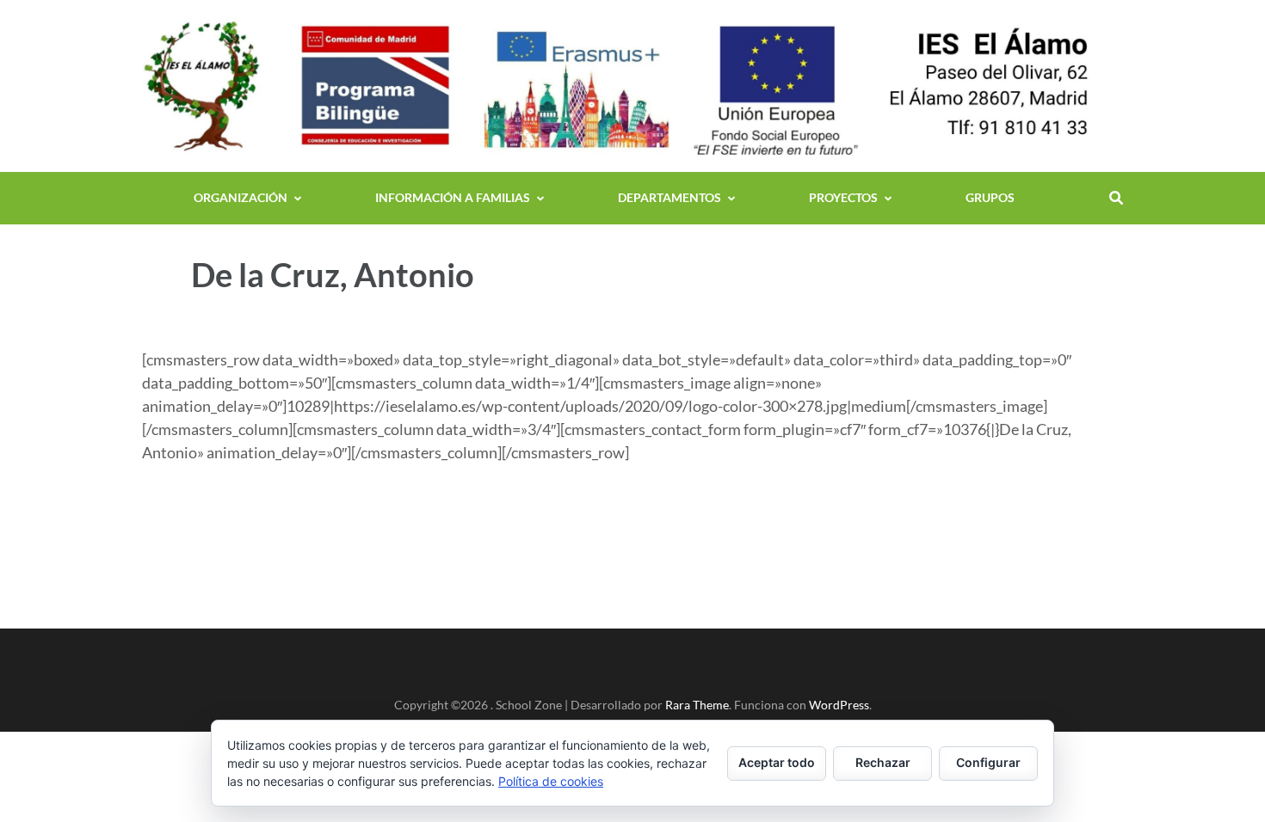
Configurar (988, 762)
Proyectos (843, 197)
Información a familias (452, 197)
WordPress (839, 704)
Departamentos (669, 197)
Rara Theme (697, 704)
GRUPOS (990, 197)
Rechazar (882, 762)
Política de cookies (550, 781)
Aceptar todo (776, 762)
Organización (240, 197)
